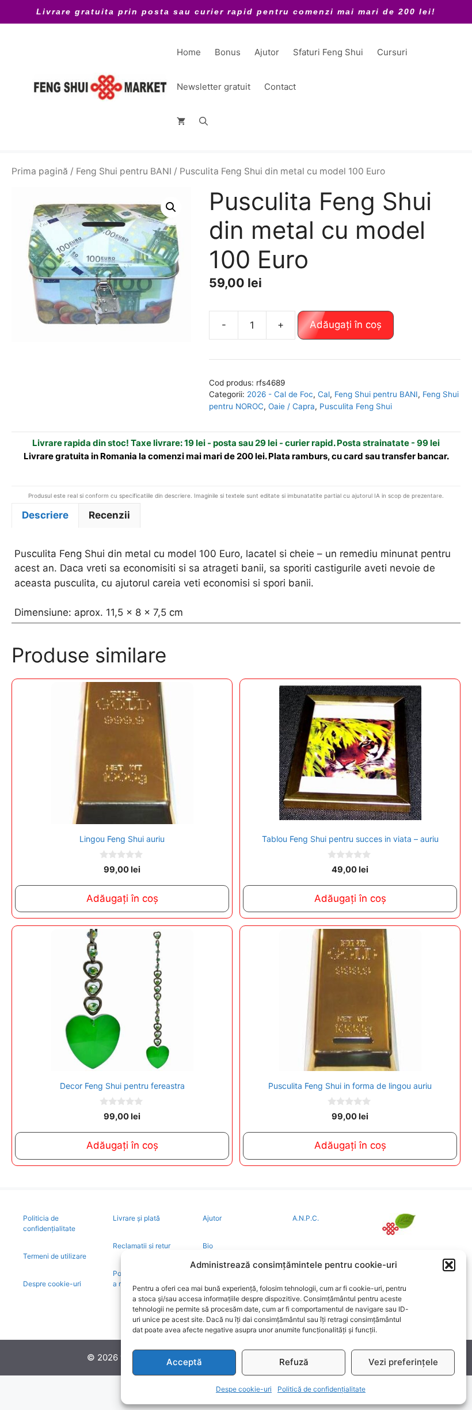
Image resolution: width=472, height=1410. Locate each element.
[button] (449, 1265)
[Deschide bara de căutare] (203, 121)
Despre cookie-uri (52, 1283)
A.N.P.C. (305, 1218)
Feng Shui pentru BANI (124, 171)
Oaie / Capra (291, 406)
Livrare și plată (136, 1218)
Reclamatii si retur (141, 1245)
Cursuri (392, 52)
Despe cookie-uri (244, 1389)
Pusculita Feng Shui (355, 406)
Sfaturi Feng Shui (328, 52)
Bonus (228, 52)
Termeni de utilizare (54, 1256)
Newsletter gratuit (213, 86)
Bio (208, 1245)
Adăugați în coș (346, 324)
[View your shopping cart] (181, 121)
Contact (280, 86)
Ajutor (266, 52)
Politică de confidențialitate (321, 1389)
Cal (324, 394)
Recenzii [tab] (109, 515)
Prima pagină (40, 171)
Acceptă (184, 1361)
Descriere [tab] (45, 515)
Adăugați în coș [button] (122, 898)
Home (189, 52)
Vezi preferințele (403, 1361)
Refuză (294, 1361)
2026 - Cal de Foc (280, 394)
